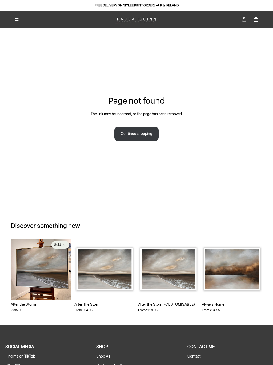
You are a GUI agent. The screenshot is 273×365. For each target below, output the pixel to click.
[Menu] (17, 19)
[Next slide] (65, 269)
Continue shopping (136, 134)
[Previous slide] (16, 269)
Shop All (103, 356)
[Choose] (126, 291)
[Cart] (256, 19)
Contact (194, 356)
